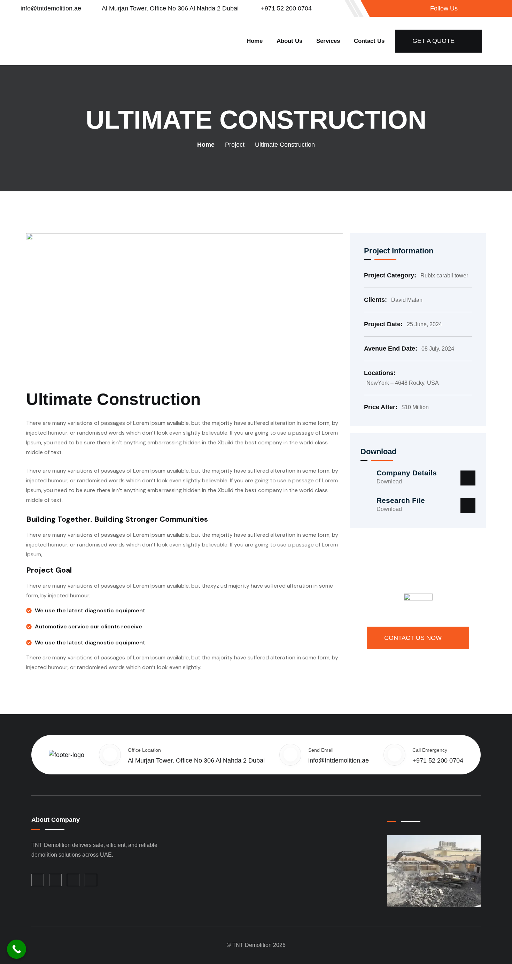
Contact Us (369, 41)
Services (328, 41)
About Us (289, 41)
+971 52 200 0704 (285, 8)
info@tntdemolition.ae (51, 8)
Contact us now (413, 637)
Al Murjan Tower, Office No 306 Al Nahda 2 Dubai (170, 8)
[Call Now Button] (16, 949)
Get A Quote (434, 40)
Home (255, 41)
